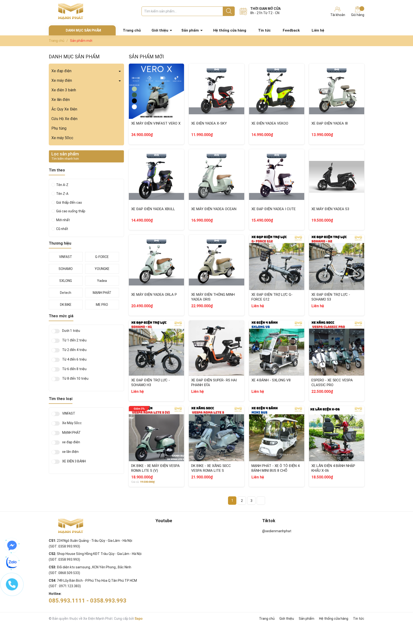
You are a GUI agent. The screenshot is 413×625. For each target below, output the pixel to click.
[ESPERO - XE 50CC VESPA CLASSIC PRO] (336, 348)
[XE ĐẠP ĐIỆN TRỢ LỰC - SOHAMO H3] (156, 348)
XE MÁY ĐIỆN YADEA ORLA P (154, 294)
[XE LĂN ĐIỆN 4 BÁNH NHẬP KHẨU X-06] (336, 433)
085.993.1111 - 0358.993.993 (87, 600)
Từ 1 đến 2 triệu (74, 340)
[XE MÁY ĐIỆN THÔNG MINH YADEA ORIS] (216, 262)
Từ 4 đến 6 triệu (74, 359)
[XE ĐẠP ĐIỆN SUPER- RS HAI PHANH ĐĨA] (216, 348)
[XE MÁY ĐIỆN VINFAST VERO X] (156, 91)
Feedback (291, 30)
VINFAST (68, 413)
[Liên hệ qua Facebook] (12, 546)
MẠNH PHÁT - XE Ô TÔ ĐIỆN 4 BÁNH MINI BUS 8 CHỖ (275, 468)
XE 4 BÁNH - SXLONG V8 (271, 380)
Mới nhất (63, 220)
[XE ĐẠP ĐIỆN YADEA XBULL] (156, 176)
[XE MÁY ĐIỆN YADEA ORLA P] (156, 262)
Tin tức (264, 30)
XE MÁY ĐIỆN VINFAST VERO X (155, 123)
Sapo (139, 618)
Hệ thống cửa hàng (229, 30)
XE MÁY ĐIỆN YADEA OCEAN (213, 209)
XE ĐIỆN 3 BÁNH (74, 461)
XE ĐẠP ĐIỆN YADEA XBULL (153, 209)
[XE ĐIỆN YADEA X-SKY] (216, 91)
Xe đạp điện (61, 71)
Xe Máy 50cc (72, 423)
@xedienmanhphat (276, 531)
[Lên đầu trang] (399, 602)
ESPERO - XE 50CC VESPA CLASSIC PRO (332, 382)
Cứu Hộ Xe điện (64, 118)
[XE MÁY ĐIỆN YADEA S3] (336, 176)
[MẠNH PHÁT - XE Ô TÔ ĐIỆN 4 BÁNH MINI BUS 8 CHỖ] (276, 433)
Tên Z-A (62, 194)
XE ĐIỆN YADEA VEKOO (269, 123)
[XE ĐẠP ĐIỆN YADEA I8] (336, 91)
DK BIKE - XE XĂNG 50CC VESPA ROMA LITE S (211, 468)
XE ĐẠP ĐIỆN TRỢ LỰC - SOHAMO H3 (150, 382)
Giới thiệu (160, 30)
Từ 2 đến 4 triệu (74, 350)
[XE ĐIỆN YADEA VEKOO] (276, 91)
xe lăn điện (70, 452)
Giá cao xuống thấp (70, 211)
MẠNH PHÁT (71, 432)
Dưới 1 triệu (71, 331)
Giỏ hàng (357, 15)
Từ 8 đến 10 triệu (75, 378)
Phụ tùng (58, 128)
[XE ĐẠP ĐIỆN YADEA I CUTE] (276, 176)
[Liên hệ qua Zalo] (12, 562)
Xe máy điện (61, 80)
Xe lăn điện (60, 99)
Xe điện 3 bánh (63, 90)
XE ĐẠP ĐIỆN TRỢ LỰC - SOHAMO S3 (330, 297)
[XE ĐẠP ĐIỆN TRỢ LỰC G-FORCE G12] (276, 262)
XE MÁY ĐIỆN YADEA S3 (330, 209)
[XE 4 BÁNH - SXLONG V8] (276, 348)
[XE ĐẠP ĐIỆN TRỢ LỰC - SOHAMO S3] (336, 262)
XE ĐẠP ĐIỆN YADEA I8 (329, 123)
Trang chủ (132, 30)
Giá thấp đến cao (69, 202)
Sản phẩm (190, 30)
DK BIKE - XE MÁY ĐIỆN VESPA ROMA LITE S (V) (155, 468)
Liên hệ (318, 30)
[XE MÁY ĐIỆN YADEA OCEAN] (216, 176)
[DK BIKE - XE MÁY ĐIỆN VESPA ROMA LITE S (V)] (156, 433)
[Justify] (229, 11)
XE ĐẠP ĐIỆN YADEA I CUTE (273, 209)
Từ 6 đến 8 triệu (74, 369)
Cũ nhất (62, 229)
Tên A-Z (62, 185)
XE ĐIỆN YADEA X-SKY (209, 123)
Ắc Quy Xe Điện (64, 109)
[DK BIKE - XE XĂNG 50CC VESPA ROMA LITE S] (216, 433)
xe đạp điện (71, 442)
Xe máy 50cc (62, 138)
